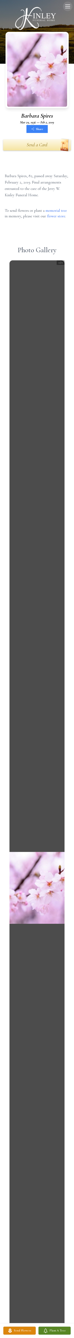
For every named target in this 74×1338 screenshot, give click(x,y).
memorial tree (56, 210)
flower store (56, 216)
